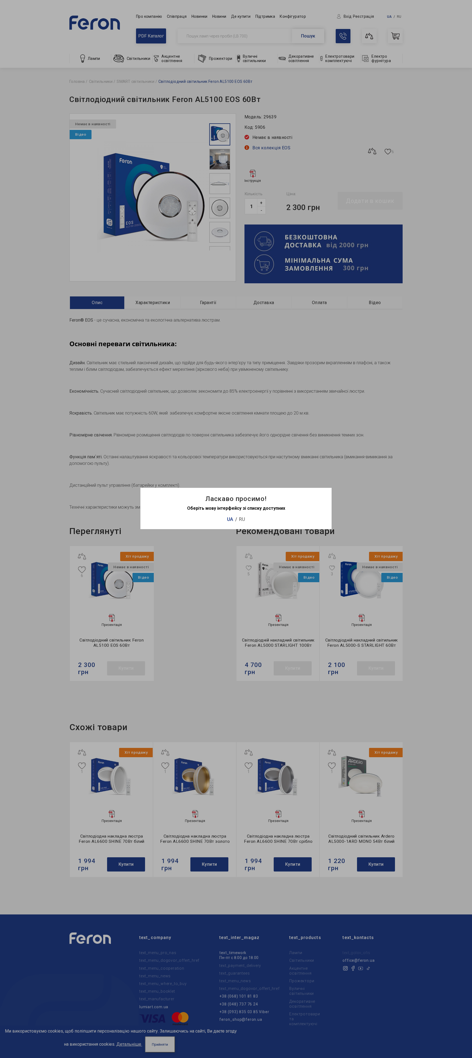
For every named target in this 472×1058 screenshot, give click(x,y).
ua (230, 519)
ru (242, 519)
